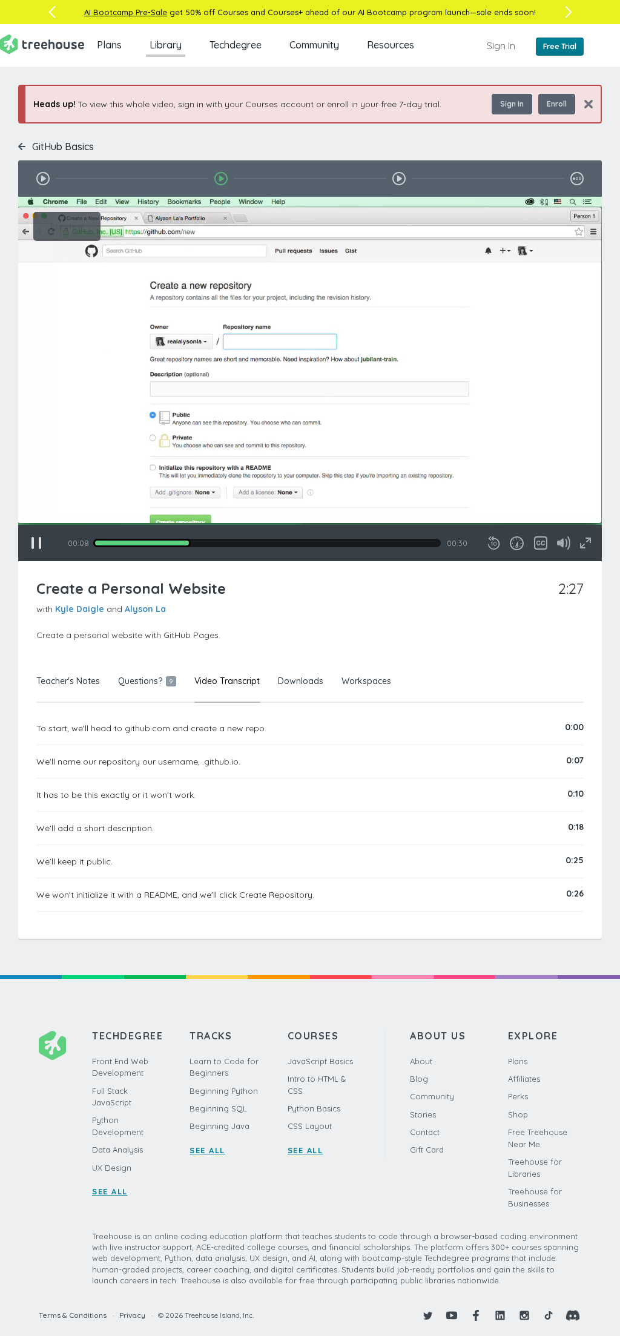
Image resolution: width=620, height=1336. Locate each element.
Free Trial (559, 46)
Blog (419, 1079)
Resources (390, 45)
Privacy (132, 1315)
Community (314, 45)
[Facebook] (475, 1315)
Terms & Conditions (73, 1315)
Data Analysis (117, 1149)
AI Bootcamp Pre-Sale (125, 12)
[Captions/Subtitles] (540, 543)
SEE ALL (110, 1191)
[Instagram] (524, 1315)
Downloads (300, 681)
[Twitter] (427, 1315)
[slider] (267, 543)
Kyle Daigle (79, 609)
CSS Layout (310, 1126)
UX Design (111, 1168)
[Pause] (36, 543)
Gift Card (427, 1149)
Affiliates (524, 1079)
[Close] (584, 103)
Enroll (557, 103)
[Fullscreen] (585, 543)
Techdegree (235, 45)
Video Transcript (227, 681)
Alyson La (145, 609)
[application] (310, 379)
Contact (425, 1132)
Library (166, 45)
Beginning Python (224, 1091)
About (421, 1061)
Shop (518, 1114)
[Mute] (563, 543)
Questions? (145, 681)
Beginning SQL (218, 1108)
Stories (423, 1114)
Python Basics (314, 1108)
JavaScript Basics (320, 1061)
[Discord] (572, 1315)
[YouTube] (451, 1315)
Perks (518, 1096)
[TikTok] (548, 1315)
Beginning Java (219, 1126)
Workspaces (366, 681)
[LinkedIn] (500, 1315)
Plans (109, 45)
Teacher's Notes (68, 681)
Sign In (501, 45)
